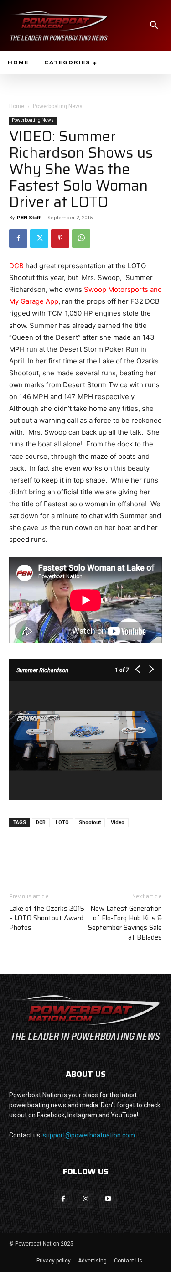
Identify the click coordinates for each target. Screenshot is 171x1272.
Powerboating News (58, 106)
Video (117, 823)
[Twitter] (39, 238)
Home (16, 106)
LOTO (62, 823)
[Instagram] (85, 1199)
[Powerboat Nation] (59, 25)
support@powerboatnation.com (89, 1135)
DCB (16, 265)
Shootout (90, 823)
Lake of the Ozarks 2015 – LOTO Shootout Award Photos (46, 918)
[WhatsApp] (81, 238)
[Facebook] (18, 238)
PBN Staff (29, 218)
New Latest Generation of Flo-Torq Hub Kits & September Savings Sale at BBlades (125, 923)
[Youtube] (108, 1199)
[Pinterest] (60, 238)
